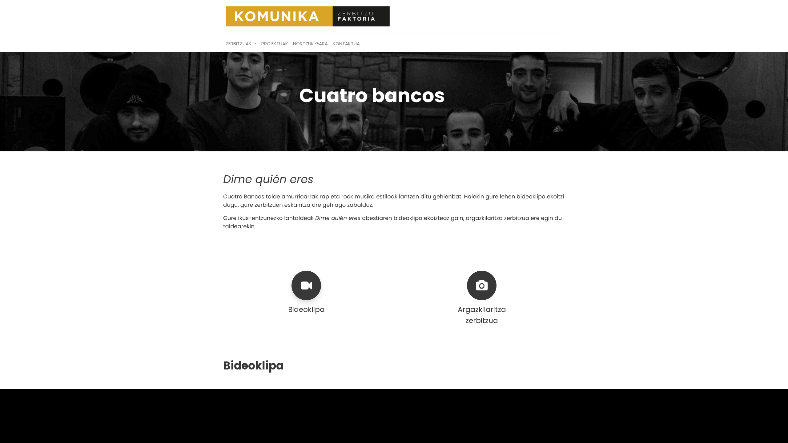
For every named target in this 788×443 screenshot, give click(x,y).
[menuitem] (275, 44)
